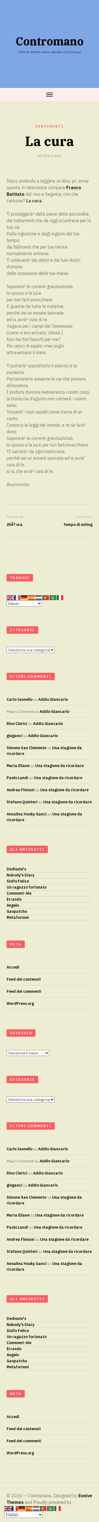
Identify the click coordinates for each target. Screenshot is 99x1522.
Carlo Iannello (19, 699)
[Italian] (60, 597)
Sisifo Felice (18, 881)
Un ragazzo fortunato (26, 887)
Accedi (13, 967)
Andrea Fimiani (20, 789)
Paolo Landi (17, 777)
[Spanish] (31, 597)
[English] (10, 597)
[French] (17, 597)
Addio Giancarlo (53, 699)
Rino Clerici (17, 723)
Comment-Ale (19, 893)
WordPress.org (20, 1003)
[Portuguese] (46, 597)
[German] (24, 597)
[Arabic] (53, 597)
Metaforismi (18, 917)
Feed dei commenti (24, 991)
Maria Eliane (18, 765)
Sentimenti (49, 126)
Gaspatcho (17, 911)
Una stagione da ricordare (59, 765)
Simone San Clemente (26, 747)
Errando (14, 899)
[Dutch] (38, 597)
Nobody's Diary (20, 875)
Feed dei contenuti (24, 979)
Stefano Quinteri (22, 801)
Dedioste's (16, 869)
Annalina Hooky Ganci (26, 814)
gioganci (14, 735)
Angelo (13, 905)
